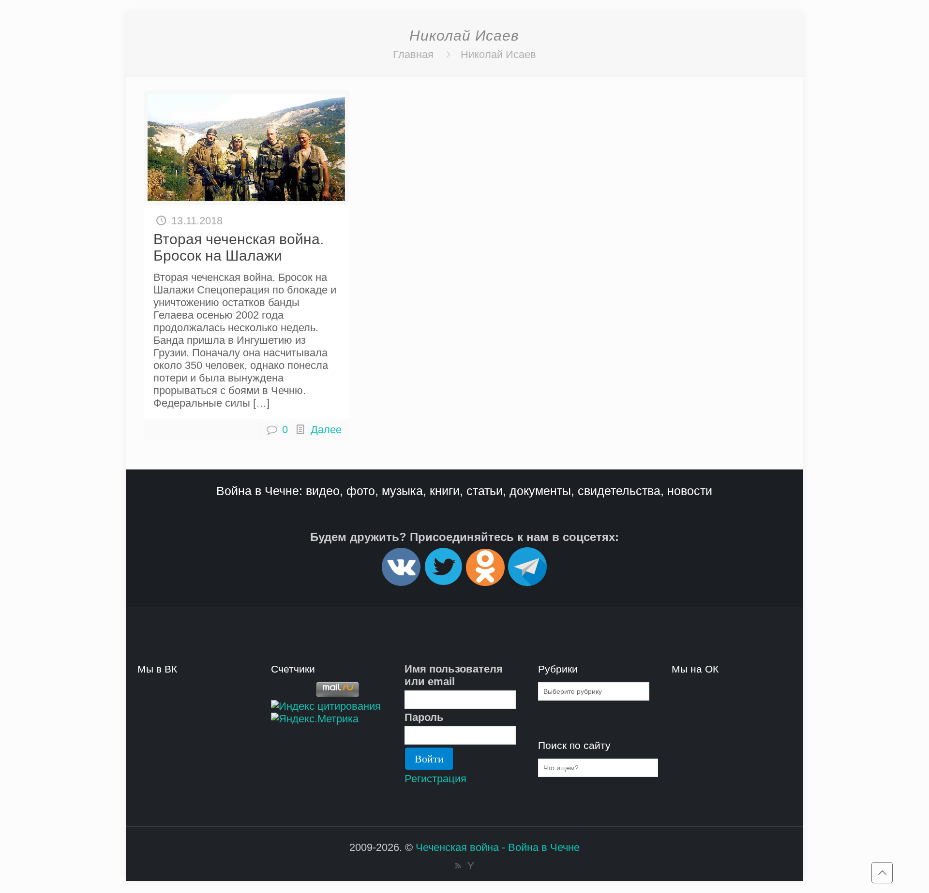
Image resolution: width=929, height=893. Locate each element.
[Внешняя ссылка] (401, 581)
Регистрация (435, 779)
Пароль (424, 717)
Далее (326, 430)
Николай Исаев (498, 54)
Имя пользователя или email (454, 675)
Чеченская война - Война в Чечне (498, 847)
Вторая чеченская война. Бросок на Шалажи (238, 247)
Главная (413, 54)
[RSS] (458, 866)
